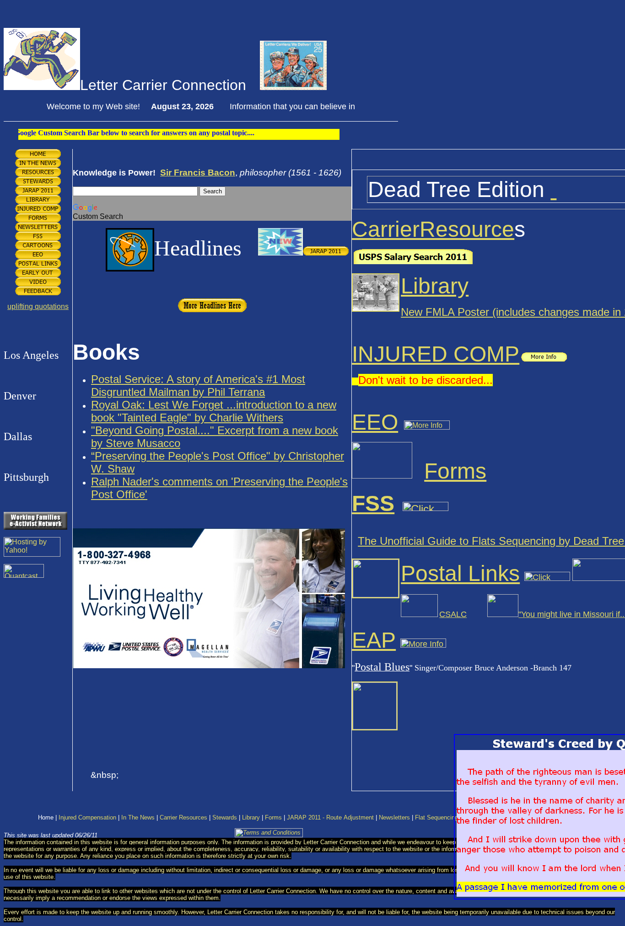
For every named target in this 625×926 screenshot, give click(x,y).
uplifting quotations (38, 306)
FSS (373, 503)
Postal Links (460, 573)
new (324, 405)
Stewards (224, 817)
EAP (374, 640)
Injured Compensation (87, 817)
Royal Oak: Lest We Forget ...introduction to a (202, 405)
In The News (138, 817)
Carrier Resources (183, 817)
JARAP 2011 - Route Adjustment (330, 817)
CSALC (453, 614)
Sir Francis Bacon (197, 172)
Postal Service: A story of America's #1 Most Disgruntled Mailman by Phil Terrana (198, 385)
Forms (455, 471)
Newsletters (394, 817)
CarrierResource (433, 229)
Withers (263, 417)
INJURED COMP (435, 354)
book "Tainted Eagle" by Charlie (167, 417)
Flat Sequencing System (447, 817)
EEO (375, 422)
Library (435, 286)
